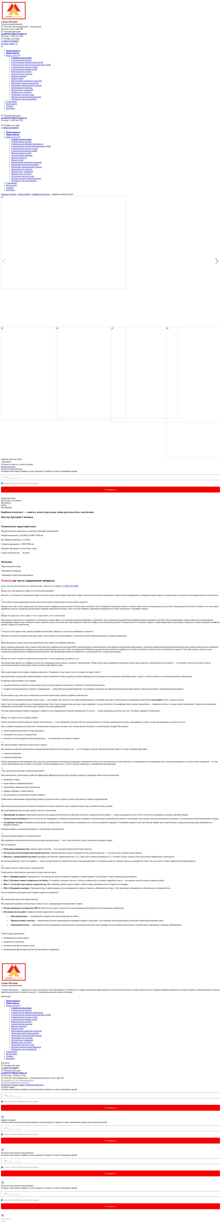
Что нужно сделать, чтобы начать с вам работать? (22, 868)
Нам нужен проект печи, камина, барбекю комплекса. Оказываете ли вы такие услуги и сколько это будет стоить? (51, 672)
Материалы (6, 503)
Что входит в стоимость (11, 500)
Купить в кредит (8, 467)
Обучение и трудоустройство (24, 99)
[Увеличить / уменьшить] (10, 1219)
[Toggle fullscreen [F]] (7, 1219)
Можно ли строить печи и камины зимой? (19, 718)
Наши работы (24, 194)
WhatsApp (30, 1085)
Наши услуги (12, 55)
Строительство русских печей (24, 67)
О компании (11, 101)
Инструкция (6, 507)
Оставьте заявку (8, 44)
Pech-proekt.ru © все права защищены (17, 1080)
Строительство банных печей (24, 69)
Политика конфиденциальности (15, 1082)
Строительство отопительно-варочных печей (31, 65)
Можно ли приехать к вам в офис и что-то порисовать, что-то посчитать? (33, 616)
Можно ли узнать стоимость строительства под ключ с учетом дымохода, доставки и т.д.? (40, 658)
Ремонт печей (17, 78)
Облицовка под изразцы (21, 88)
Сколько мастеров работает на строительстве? (21, 836)
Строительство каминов (21, 74)
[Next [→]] (5, 1221)
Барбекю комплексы (41, 194)
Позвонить (5, 1085)
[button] (217, 261)
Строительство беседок (21, 60)
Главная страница (8, 194)
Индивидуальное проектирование (26, 97)
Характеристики (8, 498)
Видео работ (11, 104)
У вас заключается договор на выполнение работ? (23, 771)
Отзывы (9, 106)
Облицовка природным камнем (25, 83)
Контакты (10, 108)
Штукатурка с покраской (22, 90)
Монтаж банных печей (21, 72)
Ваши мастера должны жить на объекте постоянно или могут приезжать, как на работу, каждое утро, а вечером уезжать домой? (57, 806)
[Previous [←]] (2, 1221)
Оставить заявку (18, 1085)
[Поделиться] (5, 1219)
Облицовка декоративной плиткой (26, 85)
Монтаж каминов (18, 76)
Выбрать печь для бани (21, 92)
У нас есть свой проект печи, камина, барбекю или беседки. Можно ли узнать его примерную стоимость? (47, 631)
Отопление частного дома (22, 95)
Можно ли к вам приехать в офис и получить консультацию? (27, 591)
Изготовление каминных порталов (26, 81)
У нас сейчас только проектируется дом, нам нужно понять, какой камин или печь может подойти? (44, 602)
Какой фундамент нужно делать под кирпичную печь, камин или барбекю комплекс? (38, 643)
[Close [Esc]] (2, 1219)
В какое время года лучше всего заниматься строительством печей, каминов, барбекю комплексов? (44, 695)
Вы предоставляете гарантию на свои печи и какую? (24, 745)
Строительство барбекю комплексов (27, 62)
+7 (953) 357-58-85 (71, 586)
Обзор (3, 505)
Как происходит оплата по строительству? (19, 899)
